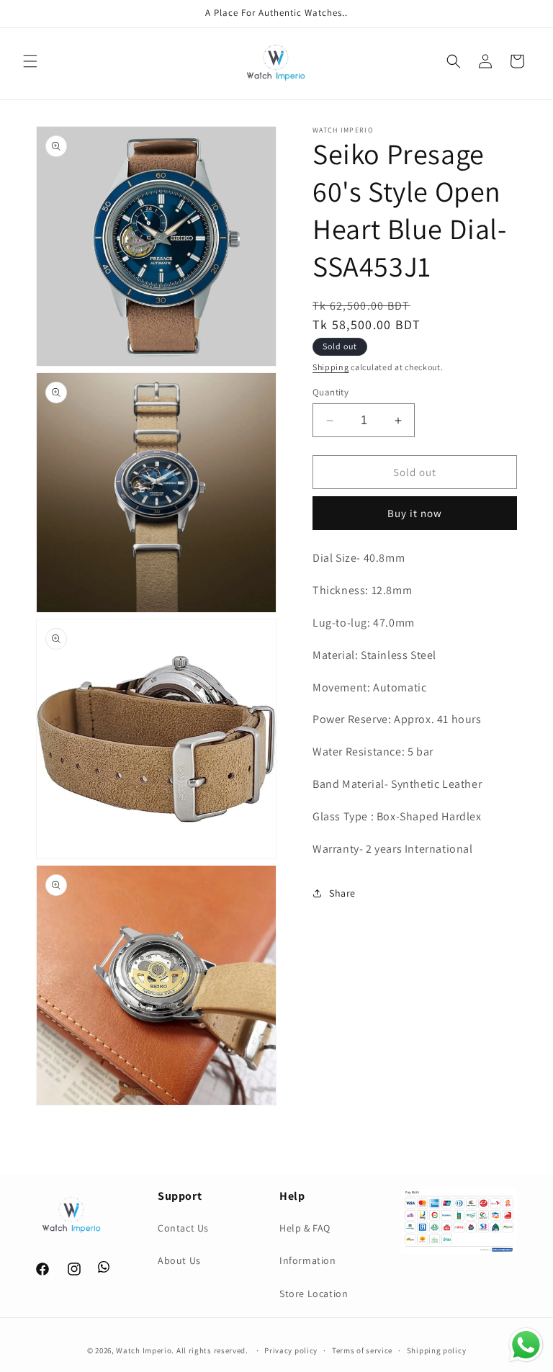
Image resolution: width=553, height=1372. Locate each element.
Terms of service (362, 1350)
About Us (179, 1260)
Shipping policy (437, 1350)
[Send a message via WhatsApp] (526, 1345)
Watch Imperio (143, 1350)
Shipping (331, 367)
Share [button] (342, 893)
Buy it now (414, 513)
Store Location (313, 1293)
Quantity (331, 392)
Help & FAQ (305, 1227)
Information (307, 1260)
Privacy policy (291, 1350)
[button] (30, 61)
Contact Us (183, 1227)
